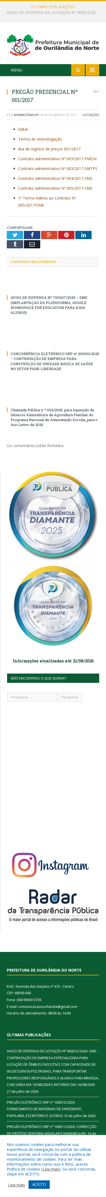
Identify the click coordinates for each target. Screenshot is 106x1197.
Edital (23, 129)
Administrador (26, 115)
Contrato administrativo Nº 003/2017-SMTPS (57, 168)
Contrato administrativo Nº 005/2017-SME (55, 188)
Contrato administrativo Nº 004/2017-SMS (55, 178)
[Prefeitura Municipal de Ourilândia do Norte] (53, 44)
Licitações (91, 115)
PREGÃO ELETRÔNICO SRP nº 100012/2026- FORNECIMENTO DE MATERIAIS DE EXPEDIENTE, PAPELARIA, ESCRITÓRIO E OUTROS (54, 12)
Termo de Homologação (40, 139)
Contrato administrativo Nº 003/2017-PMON (57, 158)
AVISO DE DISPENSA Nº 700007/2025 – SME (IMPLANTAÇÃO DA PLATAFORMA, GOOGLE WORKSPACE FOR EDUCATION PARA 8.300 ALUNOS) (49, 305)
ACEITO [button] (39, 1184)
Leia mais (51, 1168)
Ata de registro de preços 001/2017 (49, 148)
